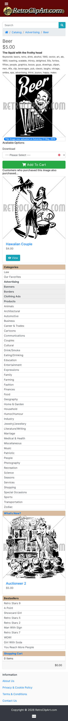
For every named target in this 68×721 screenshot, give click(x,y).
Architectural (12, 311)
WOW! (7, 637)
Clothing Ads (12, 296)
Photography (12, 462)
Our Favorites (12, 276)
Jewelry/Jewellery (15, 423)
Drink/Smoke (12, 350)
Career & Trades (14, 325)
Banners (9, 286)
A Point (8, 608)
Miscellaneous (12, 443)
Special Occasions (15, 492)
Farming (9, 379)
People (8, 458)
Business (9, 320)
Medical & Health (14, 438)
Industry (9, 418)
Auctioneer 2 (16, 583)
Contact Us (9, 700)
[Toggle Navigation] (6, 3)
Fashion (9, 384)
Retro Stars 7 (12, 632)
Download (8, 148)
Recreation (10, 467)
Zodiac (8, 506)
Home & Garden (14, 404)
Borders (9, 291)
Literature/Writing (15, 428)
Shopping (10, 487)
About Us (8, 681)
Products (10, 301)
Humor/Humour (13, 413)
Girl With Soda (13, 642)
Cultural (9, 345)
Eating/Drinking (13, 355)
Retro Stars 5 (12, 617)
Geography (11, 399)
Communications (14, 335)
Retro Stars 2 (12, 622)
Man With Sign (13, 627)
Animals (9, 306)
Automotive (11, 316)
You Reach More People (19, 647)
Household (10, 409)
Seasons (9, 477)
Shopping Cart (13, 653)
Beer (46, 32)
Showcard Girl (13, 613)
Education (10, 360)
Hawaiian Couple (19, 244)
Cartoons (10, 330)
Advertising (32, 32)
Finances (9, 389)
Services (9, 482)
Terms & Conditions (14, 694)
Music (7, 448)
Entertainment (13, 364)
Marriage (9, 433)
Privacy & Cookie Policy (17, 687)
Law (6, 272)
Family (8, 374)
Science (9, 472)
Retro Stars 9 (12, 603)
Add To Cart (36, 165)
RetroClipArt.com (46, 709)
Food (7, 394)
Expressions (11, 369)
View (14, 258)
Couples (9, 340)
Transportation (13, 502)
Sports (8, 497)
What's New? (12, 513)
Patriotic (9, 453)
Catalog (17, 32)
